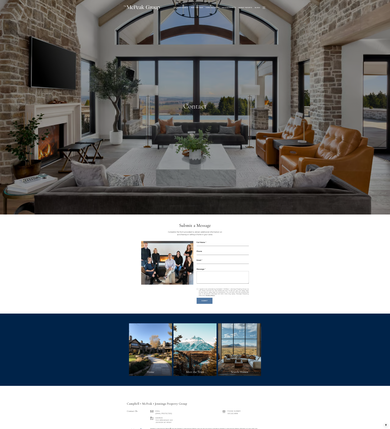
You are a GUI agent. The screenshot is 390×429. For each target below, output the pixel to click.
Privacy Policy (210, 295)
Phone (199, 251)
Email (199, 260)
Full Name (201, 242)
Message (200, 269)
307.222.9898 (233, 413)
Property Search (181, 7)
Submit (205, 301)
